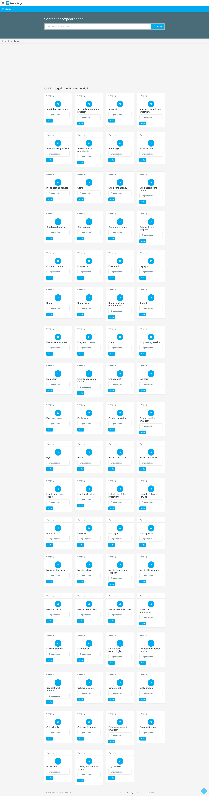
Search (159, 26)
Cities (10, 41)
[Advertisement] (104, 65)
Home (4, 41)
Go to (49, 121)
